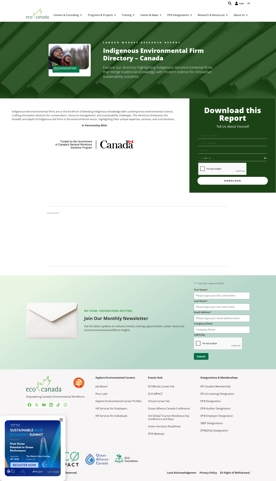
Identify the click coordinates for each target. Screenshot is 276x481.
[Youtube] (44, 405)
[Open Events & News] (160, 15)
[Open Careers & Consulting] (81, 15)
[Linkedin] (51, 405)
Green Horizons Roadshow (164, 426)
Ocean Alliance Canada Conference (169, 408)
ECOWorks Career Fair (161, 386)
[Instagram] (65, 405)
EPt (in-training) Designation (217, 394)
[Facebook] (29, 405)
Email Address (202, 312)
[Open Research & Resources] (227, 15)
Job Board (101, 386)
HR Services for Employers (111, 408)
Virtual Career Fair (159, 401)
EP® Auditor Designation (215, 408)
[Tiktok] (58, 405)
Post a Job (101, 394)
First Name (201, 289)
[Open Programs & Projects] (115, 15)
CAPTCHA (199, 334)
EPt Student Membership (215, 386)
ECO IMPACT (155, 394)
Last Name (201, 301)
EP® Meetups (156, 433)
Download (232, 180)
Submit (201, 356)
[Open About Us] (247, 15)
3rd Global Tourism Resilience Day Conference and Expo (168, 417)
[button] (61, 420)
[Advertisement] (138, 238)
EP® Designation (210, 401)
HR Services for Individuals (111, 416)
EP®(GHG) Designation (214, 430)
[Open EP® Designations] (191, 15)
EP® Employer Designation (216, 416)
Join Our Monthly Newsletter (116, 318)
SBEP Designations (211, 423)
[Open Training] (133, 15)
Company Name (203, 323)
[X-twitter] (36, 405)
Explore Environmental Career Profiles (119, 401)
